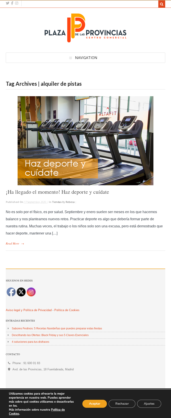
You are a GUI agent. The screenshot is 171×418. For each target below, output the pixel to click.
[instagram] (16, 3)
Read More (12, 243)
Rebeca (70, 202)
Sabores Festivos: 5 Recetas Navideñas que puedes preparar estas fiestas (57, 328)
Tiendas (56, 202)
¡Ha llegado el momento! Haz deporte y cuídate (57, 191)
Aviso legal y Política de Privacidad (29, 310)
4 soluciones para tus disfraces (30, 341)
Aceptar (94, 404)
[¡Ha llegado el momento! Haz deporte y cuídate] (85, 140)
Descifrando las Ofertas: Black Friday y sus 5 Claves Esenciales (50, 335)
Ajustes (149, 404)
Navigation (86, 57)
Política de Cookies (66, 310)
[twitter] (7, 3)
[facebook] (12, 3)
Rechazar (122, 404)
